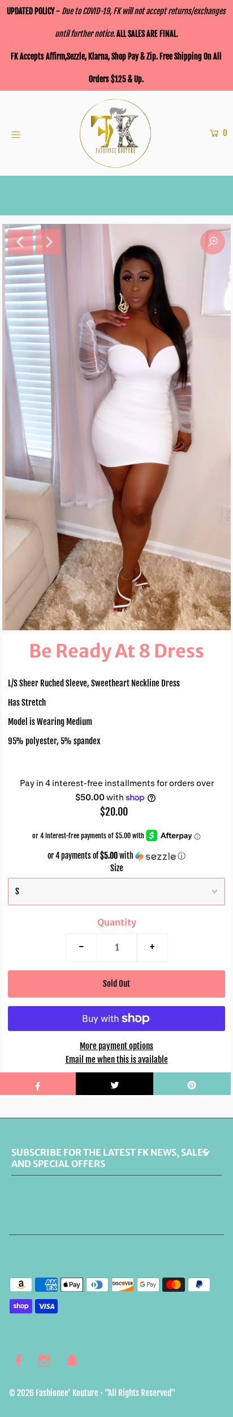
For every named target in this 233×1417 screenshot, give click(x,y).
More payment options (116, 1046)
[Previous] (20, 242)
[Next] (48, 242)
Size (116, 868)
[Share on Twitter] (114, 1083)
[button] (116, 856)
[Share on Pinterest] (192, 1083)
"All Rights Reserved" (140, 1393)
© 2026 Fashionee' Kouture (53, 1393)
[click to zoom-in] (212, 242)
